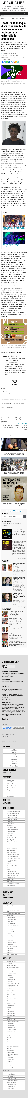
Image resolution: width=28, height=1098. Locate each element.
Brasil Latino (10, 981)
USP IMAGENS (8, 897)
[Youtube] (14, 511)
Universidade (14, 766)
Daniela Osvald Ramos (12, 817)
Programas (9, 963)
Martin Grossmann (11, 942)
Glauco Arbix (10, 921)
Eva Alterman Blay (11, 831)
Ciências (14, 752)
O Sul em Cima (10, 1023)
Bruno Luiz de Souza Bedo (13, 908)
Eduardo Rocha (10, 915)
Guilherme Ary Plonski (12, 842)
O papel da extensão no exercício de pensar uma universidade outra (19, 579)
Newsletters (5, 686)
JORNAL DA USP (13, 2)
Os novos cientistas (11, 1029)
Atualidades (14, 750)
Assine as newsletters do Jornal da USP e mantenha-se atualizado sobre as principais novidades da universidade (12, 689)
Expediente (5, 719)
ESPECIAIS (7, 802)
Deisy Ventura (10, 821)
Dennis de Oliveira (11, 823)
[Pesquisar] (24, 516)
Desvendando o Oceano (12, 788)
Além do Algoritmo (11, 971)
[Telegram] (12, 62)
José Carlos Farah (11, 928)
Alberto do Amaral (11, 906)
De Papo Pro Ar (10, 993)
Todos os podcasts (21, 558)
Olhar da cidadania (11, 1027)
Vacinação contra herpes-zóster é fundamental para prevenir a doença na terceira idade (17, 636)
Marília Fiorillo (10, 938)
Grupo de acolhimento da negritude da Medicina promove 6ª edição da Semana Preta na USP (14, 228)
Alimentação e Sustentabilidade (11, 781)
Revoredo (9, 1042)
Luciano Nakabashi (11, 932)
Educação (14, 759)
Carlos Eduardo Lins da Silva (13, 913)
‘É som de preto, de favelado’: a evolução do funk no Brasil (11, 245)
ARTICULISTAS (8, 808)
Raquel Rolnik (10, 952)
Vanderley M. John (11, 885)
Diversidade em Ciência (12, 999)
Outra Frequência (11, 1031)
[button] (24, 13)
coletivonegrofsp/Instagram (8, 85)
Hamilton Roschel (11, 844)
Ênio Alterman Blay (11, 827)
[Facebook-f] (7, 511)
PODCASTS (7, 777)
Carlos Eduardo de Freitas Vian (13, 910)
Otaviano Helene (11, 877)
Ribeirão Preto (7, 772)
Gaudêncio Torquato (11, 838)
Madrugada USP (10, 1011)
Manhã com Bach (11, 1013)
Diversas (9, 997)
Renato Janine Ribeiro (12, 954)
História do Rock (11, 1005)
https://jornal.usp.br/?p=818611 (10, 55)
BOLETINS (6, 1070)
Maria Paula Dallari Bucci (12, 875)
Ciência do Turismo (11, 784)
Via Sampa (9, 1064)
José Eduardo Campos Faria (13, 858)
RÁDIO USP (7, 958)
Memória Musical (11, 1015)
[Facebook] (3, 62)
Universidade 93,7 (11, 1052)
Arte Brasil (9, 975)
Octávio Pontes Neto (12, 946)
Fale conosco (6, 679)
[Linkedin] (9, 62)
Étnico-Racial (13, 53)
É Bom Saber (10, 1001)
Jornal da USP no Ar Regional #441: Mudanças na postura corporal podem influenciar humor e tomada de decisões (18, 532)
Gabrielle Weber (10, 836)
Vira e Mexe (9, 1066)
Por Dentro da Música (12, 1036)
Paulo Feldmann (10, 881)
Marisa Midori (10, 940)
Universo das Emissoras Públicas (12, 1055)
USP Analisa (10, 1057)
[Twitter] (5, 62)
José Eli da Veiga (11, 930)
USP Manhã (9, 1061)
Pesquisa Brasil (10, 1034)
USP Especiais (10, 1059)
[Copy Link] (16, 62)
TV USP (6, 894)
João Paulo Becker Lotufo (13, 925)
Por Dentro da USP (11, 794)
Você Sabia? (10, 1068)
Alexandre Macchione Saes (13, 813)
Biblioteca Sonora (11, 979)
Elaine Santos (10, 825)
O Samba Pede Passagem (13, 1021)
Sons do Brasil (10, 1050)
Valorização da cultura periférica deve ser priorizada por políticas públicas (14, 504)
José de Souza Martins (12, 856)
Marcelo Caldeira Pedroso (13, 866)
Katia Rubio (9, 863)
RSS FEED (5, 737)
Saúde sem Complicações (13, 1046)
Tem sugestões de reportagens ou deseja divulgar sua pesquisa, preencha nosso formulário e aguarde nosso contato (13, 675)
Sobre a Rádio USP (11, 961)
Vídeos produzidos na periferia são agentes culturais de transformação (14, 453)
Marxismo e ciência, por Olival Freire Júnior (19, 564)
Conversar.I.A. (10, 988)
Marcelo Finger (10, 936)
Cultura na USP (10, 991)
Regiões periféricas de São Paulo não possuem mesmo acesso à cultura (14, 473)
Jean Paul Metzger (11, 850)
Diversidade (6, 53)
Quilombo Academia (11, 1038)
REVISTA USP (8, 892)
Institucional (14, 761)
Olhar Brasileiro (10, 1025)
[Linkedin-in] (17, 511)
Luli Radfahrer (10, 934)
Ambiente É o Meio (11, 973)
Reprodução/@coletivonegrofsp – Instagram (15, 347)
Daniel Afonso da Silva (12, 815)
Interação (9, 1007)
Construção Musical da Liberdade (12, 986)
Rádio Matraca (10, 1040)
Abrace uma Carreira (11, 965)
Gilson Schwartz (11, 917)
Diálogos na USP (11, 995)
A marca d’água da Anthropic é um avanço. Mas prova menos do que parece (19, 595)
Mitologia (9, 1017)
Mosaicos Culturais (11, 1019)
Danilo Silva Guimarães (12, 819)
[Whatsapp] (7, 62)
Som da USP (10, 1048)
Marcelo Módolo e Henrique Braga (13, 868)
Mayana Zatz (10, 944)
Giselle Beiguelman (11, 919)
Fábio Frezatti (10, 833)
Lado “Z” (9, 1009)
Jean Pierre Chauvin (11, 852)
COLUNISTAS (7, 902)
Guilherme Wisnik (11, 923)
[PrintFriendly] (18, 62)
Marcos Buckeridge (11, 871)
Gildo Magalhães (11, 840)
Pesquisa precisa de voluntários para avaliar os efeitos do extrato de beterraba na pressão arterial (17, 621)
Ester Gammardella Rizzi (12, 829)
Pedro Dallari (10, 950)
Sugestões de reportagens (10, 672)
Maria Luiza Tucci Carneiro (13, 873)
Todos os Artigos (22, 606)
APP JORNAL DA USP (8, 734)
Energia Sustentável (11, 790)
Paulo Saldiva (10, 948)
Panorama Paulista (11, 792)
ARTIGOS (6, 800)
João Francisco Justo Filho (13, 854)
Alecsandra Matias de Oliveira (13, 811)
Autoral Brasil (10, 977)
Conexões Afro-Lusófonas (13, 983)
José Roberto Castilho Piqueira (12, 861)
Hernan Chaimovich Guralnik (13, 846)
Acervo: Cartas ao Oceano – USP (13, 968)
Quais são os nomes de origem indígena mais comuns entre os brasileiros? (16, 613)
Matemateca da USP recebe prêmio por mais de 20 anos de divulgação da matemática (17, 643)
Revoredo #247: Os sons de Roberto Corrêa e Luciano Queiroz (12, 524)
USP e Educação (11, 796)
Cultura (14, 754)
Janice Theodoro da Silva (12, 848)
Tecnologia (14, 764)
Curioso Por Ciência (11, 786)
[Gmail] (14, 62)
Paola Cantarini (10, 879)
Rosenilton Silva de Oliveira (13, 883)
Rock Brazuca (10, 1044)
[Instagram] (21, 511)
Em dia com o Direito (11, 1003)
